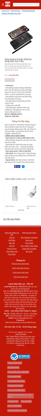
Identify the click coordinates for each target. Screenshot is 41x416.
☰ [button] (3, 5)
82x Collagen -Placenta (29, 237)
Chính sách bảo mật (20, 277)
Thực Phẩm (29, 243)
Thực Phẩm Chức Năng (29, 246)
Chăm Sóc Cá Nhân (29, 249)
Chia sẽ (12, 237)
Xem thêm (31, 179)
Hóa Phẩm (12, 254)
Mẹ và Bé (29, 251)
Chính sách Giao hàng (20, 272)
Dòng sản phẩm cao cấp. (12, 234)
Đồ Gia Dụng (15, 11)
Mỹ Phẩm (12, 240)
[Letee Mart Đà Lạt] (7, 4)
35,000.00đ (21, 210)
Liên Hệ (12, 246)
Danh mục (29, 240)
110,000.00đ (13, 75)
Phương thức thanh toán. (20, 264)
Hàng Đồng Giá (11, 251)
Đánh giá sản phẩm (29, 233)
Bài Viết (12, 243)
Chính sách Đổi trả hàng (20, 268)
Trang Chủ (5, 11)
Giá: (6, 75)
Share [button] (18, 166)
